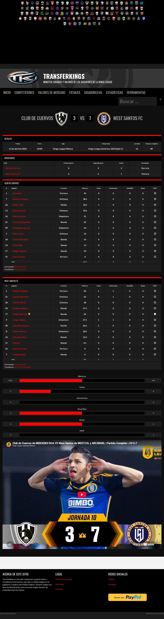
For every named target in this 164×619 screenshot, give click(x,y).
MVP (155, 188)
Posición (64, 188)
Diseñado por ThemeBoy (155, 613)
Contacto (59, 589)
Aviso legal (59, 584)
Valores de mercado (51, 92)
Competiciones (24, 92)
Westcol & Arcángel (22, 367)
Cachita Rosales (20, 239)
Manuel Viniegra (20, 199)
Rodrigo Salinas (20, 308)
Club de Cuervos (13, 168)
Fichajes (74, 92)
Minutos (85, 188)
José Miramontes (21, 325)
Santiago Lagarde (21, 228)
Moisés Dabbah (20, 291)
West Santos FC (12, 174)
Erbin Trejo (18, 205)
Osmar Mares (19, 302)
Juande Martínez (21, 296)
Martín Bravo (19, 216)
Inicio (7, 92)
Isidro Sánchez (20, 364)
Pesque (16, 343)
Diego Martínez (20, 314)
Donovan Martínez (22, 222)
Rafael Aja (17, 245)
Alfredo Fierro (20, 337)
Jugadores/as (93, 92)
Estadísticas (114, 92)
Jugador (14, 188)
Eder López (18, 233)
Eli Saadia (17, 193)
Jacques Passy (20, 267)
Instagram (112, 584)
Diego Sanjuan (19, 251)
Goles (99, 188)
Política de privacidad (63, 579)
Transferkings (64, 76)
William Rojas (19, 354)
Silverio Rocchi (20, 348)
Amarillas (130, 188)
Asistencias (113, 188)
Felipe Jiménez (20, 331)
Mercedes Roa (20, 269)
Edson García (19, 210)
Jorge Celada (19, 320)
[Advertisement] (82, 46)
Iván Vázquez (19, 256)
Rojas (143, 188)
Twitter (111, 579)
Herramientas (136, 92)
